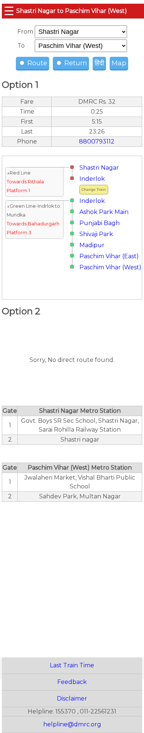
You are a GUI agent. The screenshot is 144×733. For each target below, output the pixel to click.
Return (74, 63)
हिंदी (99, 63)
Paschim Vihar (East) (109, 256)
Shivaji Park (96, 234)
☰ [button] (9, 11)
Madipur (91, 245)
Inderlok (92, 178)
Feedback (72, 681)
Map (119, 63)
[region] (72, 575)
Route (36, 63)
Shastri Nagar (99, 167)
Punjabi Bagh (99, 223)
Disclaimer (72, 698)
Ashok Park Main (103, 211)
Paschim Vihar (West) (110, 267)
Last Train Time (72, 665)
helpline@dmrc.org (72, 724)
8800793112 (96, 141)
